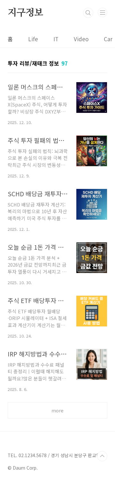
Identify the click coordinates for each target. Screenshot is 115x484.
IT (55, 39)
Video (81, 39)
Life (33, 39)
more (57, 410)
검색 (88, 13)
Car (108, 39)
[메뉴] (102, 12)
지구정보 (25, 13)
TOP (102, 456)
